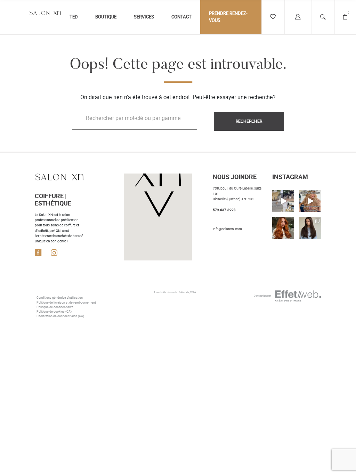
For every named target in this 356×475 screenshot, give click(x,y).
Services (144, 17)
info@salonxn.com (227, 229)
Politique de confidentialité (55, 307)
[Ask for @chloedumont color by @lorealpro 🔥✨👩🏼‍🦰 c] (283, 228)
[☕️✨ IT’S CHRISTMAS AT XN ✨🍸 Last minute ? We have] (283, 201)
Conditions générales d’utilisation (60, 298)
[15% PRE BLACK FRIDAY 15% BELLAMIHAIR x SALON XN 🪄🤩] (310, 201)
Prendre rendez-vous (228, 17)
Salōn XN (184, 292)
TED (74, 17)
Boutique (105, 17)
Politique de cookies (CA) (54, 311)
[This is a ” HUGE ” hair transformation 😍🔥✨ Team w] (310, 228)
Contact (181, 17)
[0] (345, 17)
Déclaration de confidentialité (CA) (60, 316)
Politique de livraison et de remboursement (66, 302)
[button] (157, 189)
